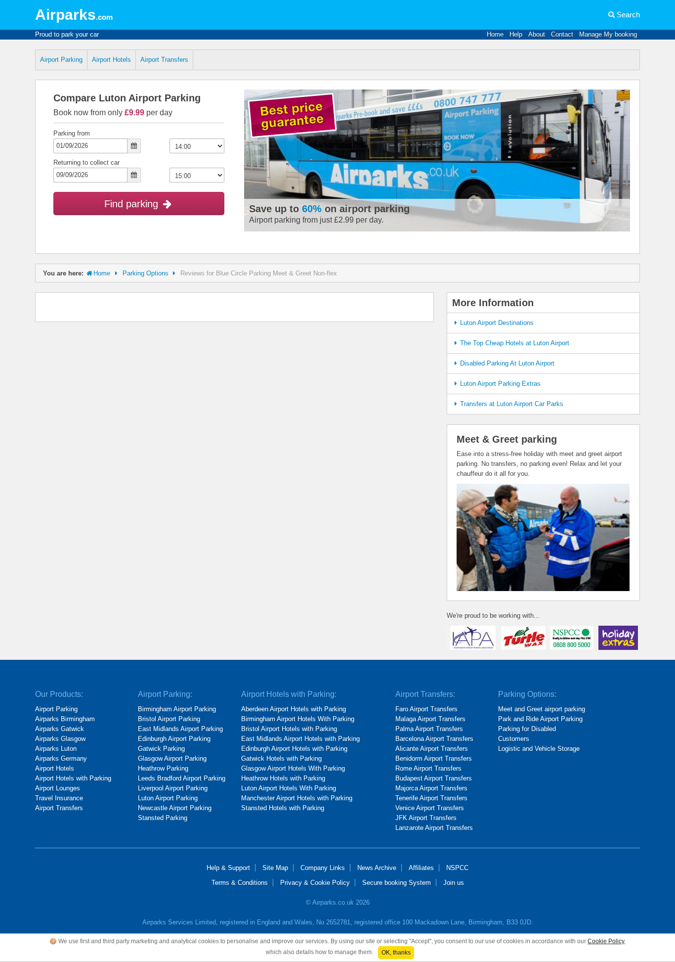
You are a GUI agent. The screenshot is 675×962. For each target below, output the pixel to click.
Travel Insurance (59, 798)
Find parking (132, 203)
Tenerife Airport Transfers (431, 798)
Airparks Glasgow (60, 738)
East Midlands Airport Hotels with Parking (300, 738)
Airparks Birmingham (65, 719)
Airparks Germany (61, 758)
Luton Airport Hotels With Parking (288, 788)
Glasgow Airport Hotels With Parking (293, 768)
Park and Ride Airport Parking (540, 719)
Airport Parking (61, 59)
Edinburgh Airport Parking (174, 738)
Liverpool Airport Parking (173, 788)
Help (515, 34)
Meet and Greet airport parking (541, 709)
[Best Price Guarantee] (292, 116)
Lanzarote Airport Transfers (434, 827)
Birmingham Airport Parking (177, 709)
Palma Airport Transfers (429, 729)
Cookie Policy (606, 941)
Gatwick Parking (161, 748)
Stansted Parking (162, 818)
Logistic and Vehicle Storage (539, 748)
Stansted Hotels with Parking (282, 808)
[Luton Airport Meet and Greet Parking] (543, 537)
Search (628, 14)
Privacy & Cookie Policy (315, 882)
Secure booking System (396, 882)
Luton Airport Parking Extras (500, 383)
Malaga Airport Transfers (430, 719)
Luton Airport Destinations (497, 322)
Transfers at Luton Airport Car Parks (511, 404)
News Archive (376, 867)
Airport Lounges (57, 788)
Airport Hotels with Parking (73, 778)
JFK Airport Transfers (426, 818)
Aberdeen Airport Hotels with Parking (293, 709)
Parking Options (146, 273)
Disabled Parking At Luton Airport (507, 363)
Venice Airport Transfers (429, 808)
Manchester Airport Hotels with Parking (296, 798)
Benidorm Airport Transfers (433, 758)
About (536, 34)
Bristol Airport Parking (169, 719)
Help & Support (228, 867)
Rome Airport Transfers (428, 768)
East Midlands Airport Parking (180, 729)
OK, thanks (396, 952)
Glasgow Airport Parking (172, 758)
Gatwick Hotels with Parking (281, 758)
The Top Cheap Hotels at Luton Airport (514, 343)
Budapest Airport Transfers (433, 778)
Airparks (74, 14)
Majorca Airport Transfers (431, 788)
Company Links (322, 867)
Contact (562, 34)
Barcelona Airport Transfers (434, 738)
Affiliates (421, 867)
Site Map (275, 867)
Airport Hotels (111, 59)
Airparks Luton (56, 748)
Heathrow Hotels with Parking (283, 778)
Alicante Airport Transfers (431, 748)
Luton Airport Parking (168, 798)
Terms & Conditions (239, 882)
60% (312, 208)
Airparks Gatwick (59, 729)
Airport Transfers (164, 59)
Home (495, 34)
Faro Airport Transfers (426, 709)
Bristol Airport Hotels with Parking (289, 729)
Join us (453, 882)
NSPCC (457, 867)
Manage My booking (608, 34)
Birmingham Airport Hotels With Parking (297, 719)
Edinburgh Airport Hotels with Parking (294, 748)
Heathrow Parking (163, 768)
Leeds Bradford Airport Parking (181, 778)
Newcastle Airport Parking (174, 808)
